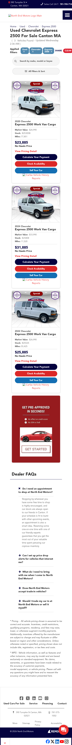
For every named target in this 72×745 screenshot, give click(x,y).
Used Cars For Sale (14, 703)
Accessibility (56, 723)
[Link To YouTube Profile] (41, 698)
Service (33, 703)
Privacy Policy (38, 723)
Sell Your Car (36, 170)
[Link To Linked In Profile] (34, 698)
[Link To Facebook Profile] (22, 698)
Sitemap (26, 723)
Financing (47, 703)
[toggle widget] (64, 730)
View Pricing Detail (26, 151)
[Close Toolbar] (5, 741)
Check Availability (36, 164)
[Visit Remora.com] (55, 732)
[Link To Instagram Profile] (46, 698)
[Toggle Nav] (67, 15)
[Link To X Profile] (28, 698)
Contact (62, 703)
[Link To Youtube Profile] (62, 743)
